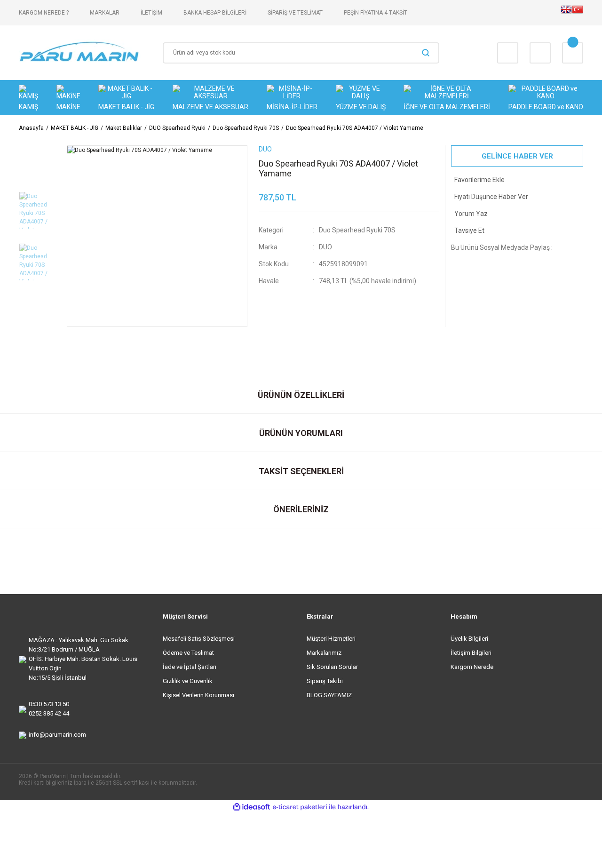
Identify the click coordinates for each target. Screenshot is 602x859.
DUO (325, 247)
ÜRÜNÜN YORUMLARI (301, 433)
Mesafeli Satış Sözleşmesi (199, 638)
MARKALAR (104, 12)
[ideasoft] (251, 807)
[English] (566, 13)
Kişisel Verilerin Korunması (198, 695)
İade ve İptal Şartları (189, 666)
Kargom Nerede (472, 666)
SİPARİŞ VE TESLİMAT (295, 12)
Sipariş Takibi (325, 680)
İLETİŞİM (151, 12)
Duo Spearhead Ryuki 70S (357, 230)
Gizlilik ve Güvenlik (188, 680)
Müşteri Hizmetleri (331, 638)
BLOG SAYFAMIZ (329, 695)
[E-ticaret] (299, 807)
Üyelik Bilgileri (469, 638)
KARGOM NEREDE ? (44, 12)
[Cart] (572, 53)
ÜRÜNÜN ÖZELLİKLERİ (301, 395)
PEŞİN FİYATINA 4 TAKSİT (375, 12)
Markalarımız (324, 652)
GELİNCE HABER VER (517, 156)
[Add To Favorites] (517, 179)
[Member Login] (540, 53)
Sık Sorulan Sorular (332, 666)
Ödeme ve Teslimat (188, 652)
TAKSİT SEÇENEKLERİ (301, 471)
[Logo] (80, 53)
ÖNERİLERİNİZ (301, 509)
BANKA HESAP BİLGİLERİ (214, 12)
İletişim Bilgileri (471, 652)
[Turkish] (577, 13)
